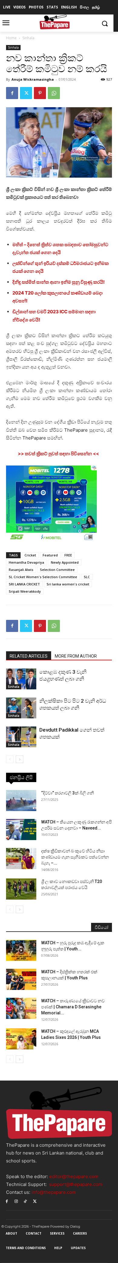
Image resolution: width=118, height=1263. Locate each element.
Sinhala (28, 37)
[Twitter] (26, 93)
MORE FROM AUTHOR (76, 656)
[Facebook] (12, 93)
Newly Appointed (65, 562)
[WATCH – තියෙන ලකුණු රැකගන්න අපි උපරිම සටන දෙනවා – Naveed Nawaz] (21, 829)
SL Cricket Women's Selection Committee (43, 577)
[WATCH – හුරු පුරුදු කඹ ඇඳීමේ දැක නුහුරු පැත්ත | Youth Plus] (21, 950)
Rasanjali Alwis (21, 569)
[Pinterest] (40, 93)
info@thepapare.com (53, 1192)
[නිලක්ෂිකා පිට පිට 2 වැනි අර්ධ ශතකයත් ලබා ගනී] (21, 708)
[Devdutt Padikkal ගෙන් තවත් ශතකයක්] (21, 737)
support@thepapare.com (75, 1184)
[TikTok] (25, 1201)
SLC (87, 577)
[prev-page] (10, 759)
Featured (50, 555)
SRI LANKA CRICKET (24, 584)
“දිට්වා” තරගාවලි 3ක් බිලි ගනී (67, 793)
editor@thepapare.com (73, 1176)
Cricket (30, 555)
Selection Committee (57, 569)
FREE (68, 555)
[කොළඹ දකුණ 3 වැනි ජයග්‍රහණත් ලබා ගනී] (21, 679)
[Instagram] (16, 1201)
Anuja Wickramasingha (32, 79)
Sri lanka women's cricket (68, 584)
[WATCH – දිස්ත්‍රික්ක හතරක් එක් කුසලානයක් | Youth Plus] (21, 979)
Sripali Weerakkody (25, 591)
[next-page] (19, 759)
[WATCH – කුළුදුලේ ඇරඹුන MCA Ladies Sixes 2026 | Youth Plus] (21, 1038)
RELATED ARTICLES (29, 656)
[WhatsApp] (54, 93)
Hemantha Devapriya (26, 562)
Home (11, 37)
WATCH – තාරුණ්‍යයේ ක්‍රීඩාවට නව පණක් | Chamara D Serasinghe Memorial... (73, 1006)
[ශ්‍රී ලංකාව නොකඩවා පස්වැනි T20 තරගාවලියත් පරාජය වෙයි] (21, 889)
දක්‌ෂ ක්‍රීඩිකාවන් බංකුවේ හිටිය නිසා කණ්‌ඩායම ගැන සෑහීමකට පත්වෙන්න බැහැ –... (75, 857)
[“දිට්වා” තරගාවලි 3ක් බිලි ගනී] (21, 800)
